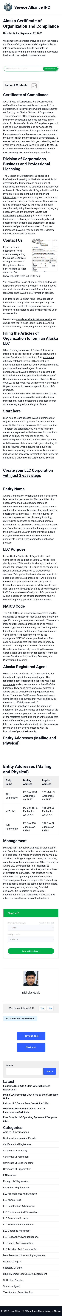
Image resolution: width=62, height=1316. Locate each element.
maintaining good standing (17, 215)
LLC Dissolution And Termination (20, 1212)
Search (9, 1065)
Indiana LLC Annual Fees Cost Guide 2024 (26, 1103)
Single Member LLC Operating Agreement (25, 1274)
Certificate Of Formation (16, 1156)
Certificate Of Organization (17, 1169)
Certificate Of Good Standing (18, 1162)
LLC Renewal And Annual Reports (21, 1236)
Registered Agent (12, 1261)
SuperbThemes (54, 1311)
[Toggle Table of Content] (32, 85)
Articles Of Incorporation (16, 1132)
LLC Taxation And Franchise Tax (20, 1249)
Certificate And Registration (17, 1144)
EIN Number (9, 1175)
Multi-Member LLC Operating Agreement (24, 1255)
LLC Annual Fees (12, 1199)
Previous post (31, 1035)
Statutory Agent (11, 1286)
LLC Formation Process (15, 1218)
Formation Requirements (16, 1187)
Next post (31, 1047)
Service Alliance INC (32, 7)
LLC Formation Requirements (20, 1018)
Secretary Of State (12, 1267)
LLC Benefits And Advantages (18, 1206)
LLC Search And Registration (18, 1243)
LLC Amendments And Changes (20, 1193)
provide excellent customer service (34, 319)
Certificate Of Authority (15, 1150)
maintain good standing (30, 503)
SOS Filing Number (13, 1280)
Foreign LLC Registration (16, 1181)
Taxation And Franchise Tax (18, 1292)
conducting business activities (31, 119)
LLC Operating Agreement (16, 1230)
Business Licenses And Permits (19, 1138)
